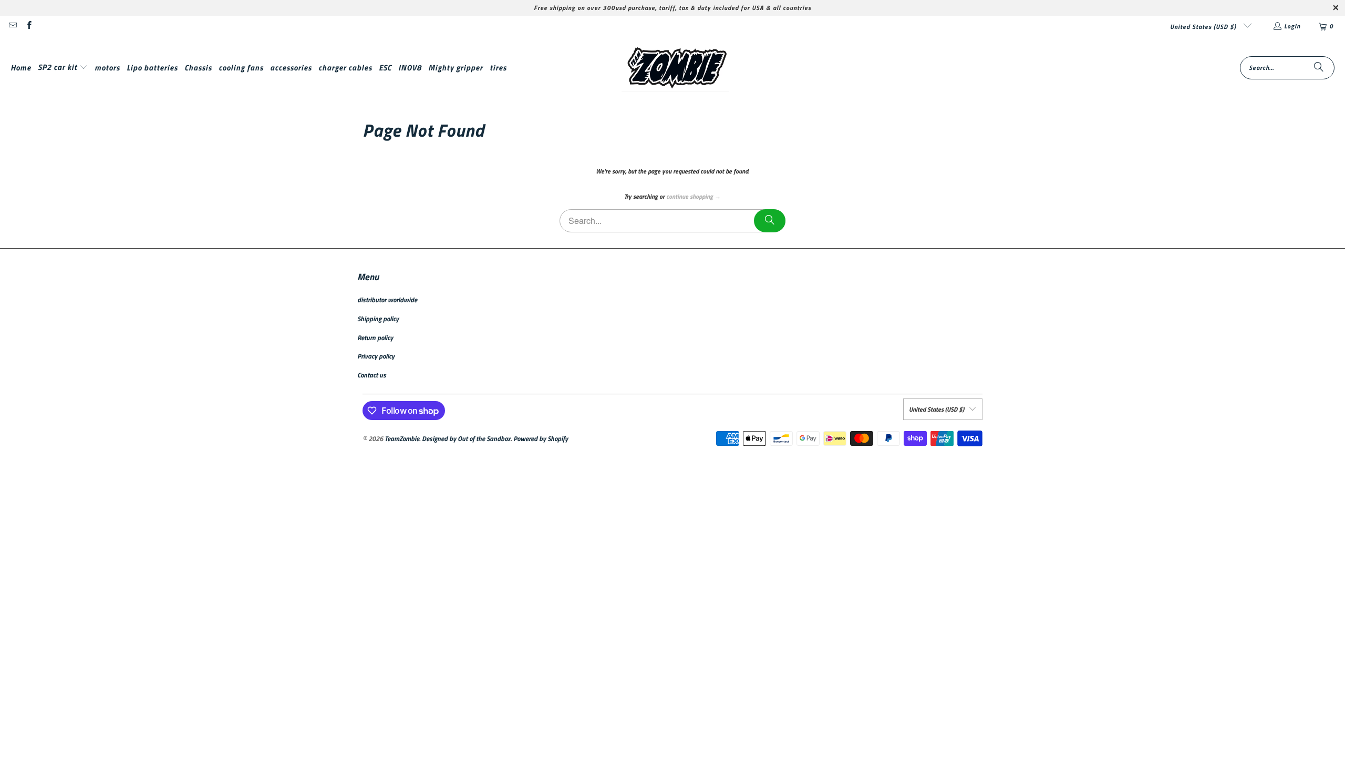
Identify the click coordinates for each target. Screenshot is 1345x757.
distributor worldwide (387, 299)
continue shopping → (693, 196)
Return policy (375, 337)
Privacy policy (376, 356)
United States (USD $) (1204, 27)
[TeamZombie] (675, 68)
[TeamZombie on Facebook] (28, 26)
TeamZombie (402, 438)
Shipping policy (378, 318)
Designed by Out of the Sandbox (466, 438)
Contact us (371, 375)
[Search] (1318, 67)
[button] (63, 67)
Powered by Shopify (540, 438)
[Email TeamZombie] (12, 26)
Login (1292, 26)
